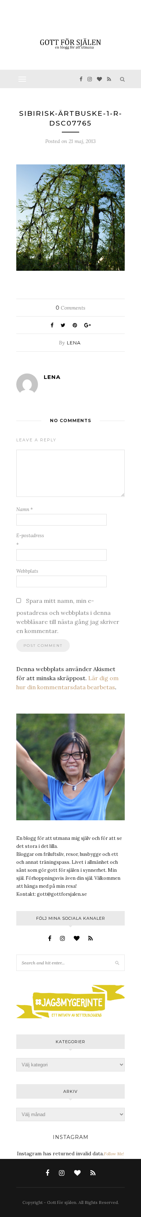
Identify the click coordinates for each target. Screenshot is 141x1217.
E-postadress (30, 540)
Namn (24, 509)
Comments (70, 308)
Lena (74, 343)
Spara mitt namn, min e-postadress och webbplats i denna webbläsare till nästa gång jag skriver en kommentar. (67, 615)
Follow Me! (114, 1153)
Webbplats (27, 571)
